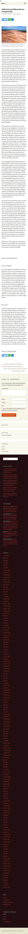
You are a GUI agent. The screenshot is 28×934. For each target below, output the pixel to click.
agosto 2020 (6, 728)
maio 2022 (5, 678)
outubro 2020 (6, 724)
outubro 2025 (6, 579)
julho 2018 (5, 789)
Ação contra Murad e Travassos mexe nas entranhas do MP (15, 370)
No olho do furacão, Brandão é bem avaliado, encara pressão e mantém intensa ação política (10, 476)
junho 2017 (5, 820)
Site (3, 405)
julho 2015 (5, 875)
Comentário (5, 388)
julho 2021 (5, 702)
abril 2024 (5, 623)
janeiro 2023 (6, 659)
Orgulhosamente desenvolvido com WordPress (13, 931)
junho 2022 (5, 676)
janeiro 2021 (6, 716)
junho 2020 (5, 733)
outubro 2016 (6, 839)
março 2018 (5, 798)
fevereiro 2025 (6, 599)
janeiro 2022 (6, 688)
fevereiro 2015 (6, 887)
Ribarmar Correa (7, 506)
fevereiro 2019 (6, 772)
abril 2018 (5, 796)
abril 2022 (5, 680)
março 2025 (5, 596)
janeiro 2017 (6, 832)
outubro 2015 (6, 868)
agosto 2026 (6, 555)
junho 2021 (5, 704)
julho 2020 (5, 731)
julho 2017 (5, 817)
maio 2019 (5, 764)
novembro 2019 (6, 750)
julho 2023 (5, 644)
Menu (3, 3)
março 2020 (5, 740)
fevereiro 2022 (6, 685)
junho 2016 (5, 849)
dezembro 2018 (6, 776)
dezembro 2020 (6, 719)
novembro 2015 (6, 865)
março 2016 (5, 856)
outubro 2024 (6, 608)
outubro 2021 (6, 695)
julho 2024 (5, 615)
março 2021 (5, 712)
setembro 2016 (6, 841)
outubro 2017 (6, 810)
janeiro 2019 (6, 774)
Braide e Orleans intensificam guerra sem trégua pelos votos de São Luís (10, 495)
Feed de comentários (8, 902)
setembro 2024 (6, 611)
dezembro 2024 (6, 603)
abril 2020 (5, 738)
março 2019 (5, 769)
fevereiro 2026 (6, 570)
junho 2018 (5, 791)
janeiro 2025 (6, 601)
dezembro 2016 (6, 834)
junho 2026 (5, 560)
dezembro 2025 (6, 575)
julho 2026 (5, 558)
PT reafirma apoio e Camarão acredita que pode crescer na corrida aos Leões (10, 470)
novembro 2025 (6, 577)
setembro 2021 (6, 697)
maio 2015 (5, 880)
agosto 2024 (6, 613)
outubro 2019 (6, 752)
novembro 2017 (6, 808)
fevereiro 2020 (6, 743)
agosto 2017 (6, 815)
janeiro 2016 (6, 861)
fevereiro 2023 (6, 656)
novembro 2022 (6, 663)
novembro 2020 (6, 721)
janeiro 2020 (6, 745)
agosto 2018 (6, 786)
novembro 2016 (6, 837)
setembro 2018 (6, 784)
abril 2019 (5, 767)
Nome (4, 399)
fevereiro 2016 (6, 858)
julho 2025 (5, 587)
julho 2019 (5, 760)
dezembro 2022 (6, 661)
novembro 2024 (6, 606)
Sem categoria (17, 14)
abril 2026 (5, 565)
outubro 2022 (6, 666)
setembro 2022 (6, 668)
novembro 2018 (6, 779)
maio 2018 (5, 793)
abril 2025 (5, 594)
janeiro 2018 (6, 803)
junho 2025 (5, 589)
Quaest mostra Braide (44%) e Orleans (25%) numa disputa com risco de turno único (10, 489)
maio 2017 (5, 822)
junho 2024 (5, 618)
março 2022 (5, 683)
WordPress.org (6, 904)
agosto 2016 (6, 844)
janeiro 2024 (6, 630)
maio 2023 (5, 649)
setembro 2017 (6, 813)
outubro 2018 (6, 781)
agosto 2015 (6, 873)
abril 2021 (5, 709)
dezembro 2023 (6, 632)
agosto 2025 (6, 584)
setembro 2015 (6, 870)
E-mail (4, 402)
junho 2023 (5, 647)
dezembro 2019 (6, 748)
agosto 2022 (6, 671)
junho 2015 (5, 877)
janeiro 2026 (6, 572)
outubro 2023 (6, 637)
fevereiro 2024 (6, 627)
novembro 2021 (6, 692)
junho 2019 (5, 762)
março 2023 (5, 654)
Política (3, 449)
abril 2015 (5, 882)
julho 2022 (5, 673)
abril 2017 (5, 825)
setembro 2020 (6, 726)
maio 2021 (5, 707)
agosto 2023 (6, 642)
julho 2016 (5, 846)
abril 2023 (5, 651)
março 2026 (5, 567)
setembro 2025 (6, 582)
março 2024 (5, 625)
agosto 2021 (6, 700)
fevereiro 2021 (6, 714)
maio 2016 (5, 851)
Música (3, 446)
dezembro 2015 (6, 863)
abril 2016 (5, 853)
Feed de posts (6, 900)
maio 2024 (5, 620)
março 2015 (5, 885)
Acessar (5, 897)
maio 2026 (5, 563)
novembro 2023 (6, 635)
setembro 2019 (6, 755)
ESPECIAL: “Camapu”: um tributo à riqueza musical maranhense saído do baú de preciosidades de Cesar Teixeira (10, 542)
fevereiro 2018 (6, 801)
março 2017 (5, 827)
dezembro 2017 (6, 805)
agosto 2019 (6, 757)
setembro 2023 (6, 639)
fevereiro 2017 (6, 829)
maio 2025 (5, 591)
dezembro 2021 (6, 690)
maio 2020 (5, 736)
